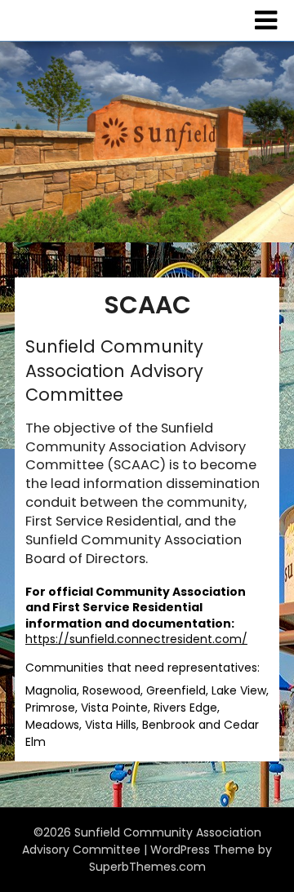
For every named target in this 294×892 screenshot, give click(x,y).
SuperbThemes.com (147, 867)
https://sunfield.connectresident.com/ (136, 639)
